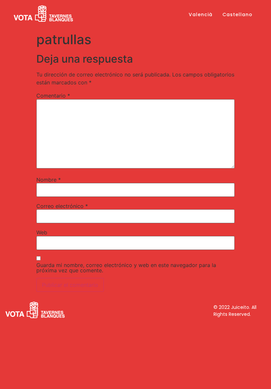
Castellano (237, 14)
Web (41, 232)
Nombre (48, 179)
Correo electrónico (62, 206)
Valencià (201, 14)
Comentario (53, 95)
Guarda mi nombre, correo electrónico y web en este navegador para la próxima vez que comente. (126, 267)
